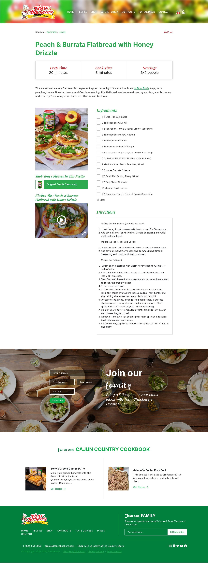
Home (70, 11)
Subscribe (178, 532)
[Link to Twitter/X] (178, 546)
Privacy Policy (96, 551)
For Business (147, 11)
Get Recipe (57, 488)
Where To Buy (109, 11)
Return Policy (114, 551)
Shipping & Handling (74, 551)
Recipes (82, 11)
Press (101, 530)
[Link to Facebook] (174, 546)
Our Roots (128, 11)
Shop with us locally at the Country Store (101, 546)
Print (170, 32)
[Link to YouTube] (182, 546)
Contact (164, 11)
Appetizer (52, 32)
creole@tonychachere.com (59, 546)
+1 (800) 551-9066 (31, 546)
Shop (94, 11)
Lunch (62, 32)
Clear (102, 199)
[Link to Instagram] (171, 546)
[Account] (183, 12)
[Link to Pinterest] (185, 546)
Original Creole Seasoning (61, 184)
